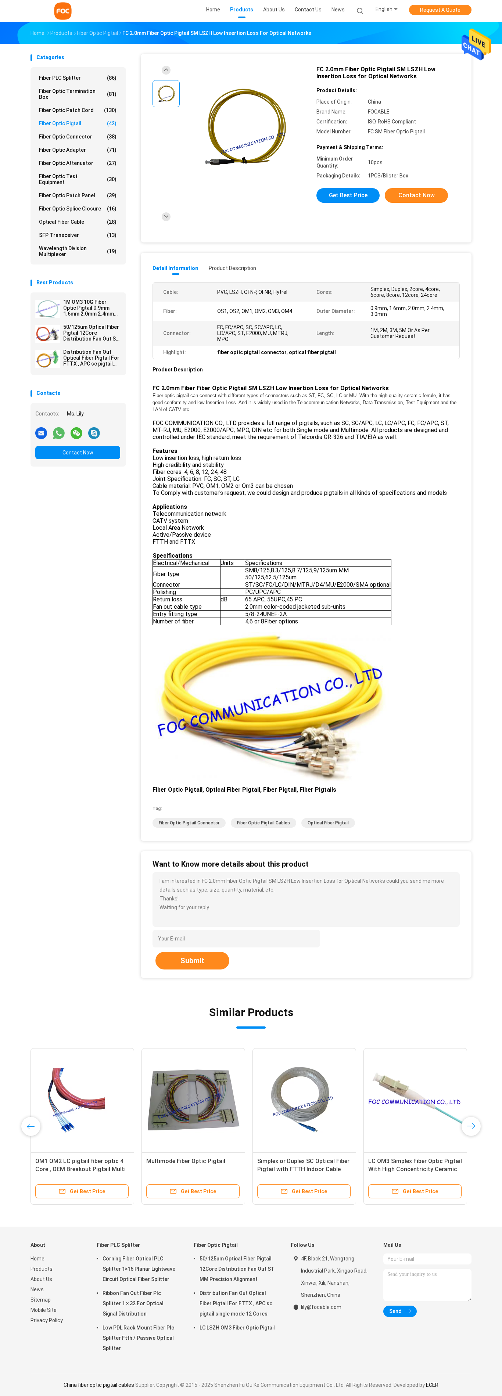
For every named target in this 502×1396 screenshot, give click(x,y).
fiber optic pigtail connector (189, 822)
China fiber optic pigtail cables (99, 1385)
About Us (41, 1279)
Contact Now (77, 453)
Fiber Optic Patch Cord (77, 110)
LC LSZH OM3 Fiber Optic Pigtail (237, 1328)
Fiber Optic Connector (77, 137)
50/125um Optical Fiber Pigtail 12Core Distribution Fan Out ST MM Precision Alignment (91, 333)
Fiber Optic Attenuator (77, 163)
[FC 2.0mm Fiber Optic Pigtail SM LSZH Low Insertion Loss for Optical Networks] (245, 127)
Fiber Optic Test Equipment (77, 179)
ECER (432, 1385)
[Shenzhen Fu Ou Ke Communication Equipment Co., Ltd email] (41, 433)
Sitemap (41, 1300)
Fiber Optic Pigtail (77, 123)
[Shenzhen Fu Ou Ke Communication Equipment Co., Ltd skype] (94, 433)
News (37, 1289)
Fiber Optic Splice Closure (77, 209)
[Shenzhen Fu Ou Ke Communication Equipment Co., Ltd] (63, 11)
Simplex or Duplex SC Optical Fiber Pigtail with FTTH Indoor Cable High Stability (303, 1169)
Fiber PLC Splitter (77, 78)
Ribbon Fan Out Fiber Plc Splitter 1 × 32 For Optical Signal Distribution (133, 1303)
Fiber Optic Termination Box (77, 94)
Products (42, 1269)
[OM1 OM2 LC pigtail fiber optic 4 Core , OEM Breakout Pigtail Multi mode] (82, 1099)
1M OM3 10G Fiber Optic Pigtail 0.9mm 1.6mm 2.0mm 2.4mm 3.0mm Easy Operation (90, 308)
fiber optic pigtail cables (263, 822)
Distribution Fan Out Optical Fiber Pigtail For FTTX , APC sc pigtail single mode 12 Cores (91, 358)
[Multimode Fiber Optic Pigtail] (193, 1099)
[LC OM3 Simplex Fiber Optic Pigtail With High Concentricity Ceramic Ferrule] (415, 1099)
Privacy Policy (47, 1320)
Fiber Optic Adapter (77, 150)
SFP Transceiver (77, 235)
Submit (192, 960)
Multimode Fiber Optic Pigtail (185, 1161)
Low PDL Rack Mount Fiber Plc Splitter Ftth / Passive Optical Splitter (138, 1338)
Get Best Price (348, 195)
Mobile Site (44, 1310)
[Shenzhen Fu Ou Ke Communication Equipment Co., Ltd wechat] (76, 433)
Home (37, 1259)
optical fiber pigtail (328, 822)
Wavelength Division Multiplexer (77, 251)
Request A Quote (440, 10)
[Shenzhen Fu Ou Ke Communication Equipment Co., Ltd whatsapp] (59, 433)
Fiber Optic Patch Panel (77, 195)
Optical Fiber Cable (77, 222)
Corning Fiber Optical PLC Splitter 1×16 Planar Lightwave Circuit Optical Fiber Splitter (139, 1269)
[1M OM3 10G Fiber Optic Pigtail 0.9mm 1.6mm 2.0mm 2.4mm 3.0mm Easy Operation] (47, 308)
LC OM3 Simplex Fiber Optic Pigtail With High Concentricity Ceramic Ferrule (415, 1169)
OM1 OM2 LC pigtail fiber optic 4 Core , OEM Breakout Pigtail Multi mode (80, 1169)
